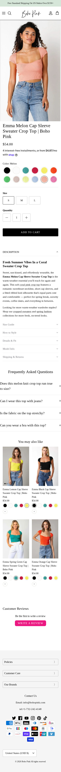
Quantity (8, 210)
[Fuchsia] (53, 179)
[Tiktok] (45, 718)
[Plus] (26, 218)
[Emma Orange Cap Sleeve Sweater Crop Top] (45, 539)
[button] (30, 252)
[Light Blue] (35, 179)
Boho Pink (26, 761)
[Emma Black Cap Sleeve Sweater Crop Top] (45, 466)
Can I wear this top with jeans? (21, 401)
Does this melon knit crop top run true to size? (26, 386)
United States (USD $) (17, 753)
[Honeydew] (25, 179)
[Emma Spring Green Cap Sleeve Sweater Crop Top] (16, 539)
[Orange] (53, 170)
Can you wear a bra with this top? (23, 425)
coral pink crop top (30, 284)
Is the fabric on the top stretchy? (22, 413)
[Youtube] (26, 718)
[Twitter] (14, 718)
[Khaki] (16, 179)
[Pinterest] (39, 718)
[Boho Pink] (30, 13)
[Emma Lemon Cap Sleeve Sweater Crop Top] (16, 466)
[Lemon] (44, 170)
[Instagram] (33, 718)
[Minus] (7, 218)
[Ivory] (16, 170)
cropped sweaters (22, 311)
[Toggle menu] (3, 13)
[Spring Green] (25, 170)
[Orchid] (35, 170)
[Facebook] (20, 718)
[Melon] (44, 179)
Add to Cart (30, 232)
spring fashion (44, 311)
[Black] (7, 170)
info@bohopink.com (34, 702)
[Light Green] (7, 179)
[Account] (50, 13)
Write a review (30, 623)
